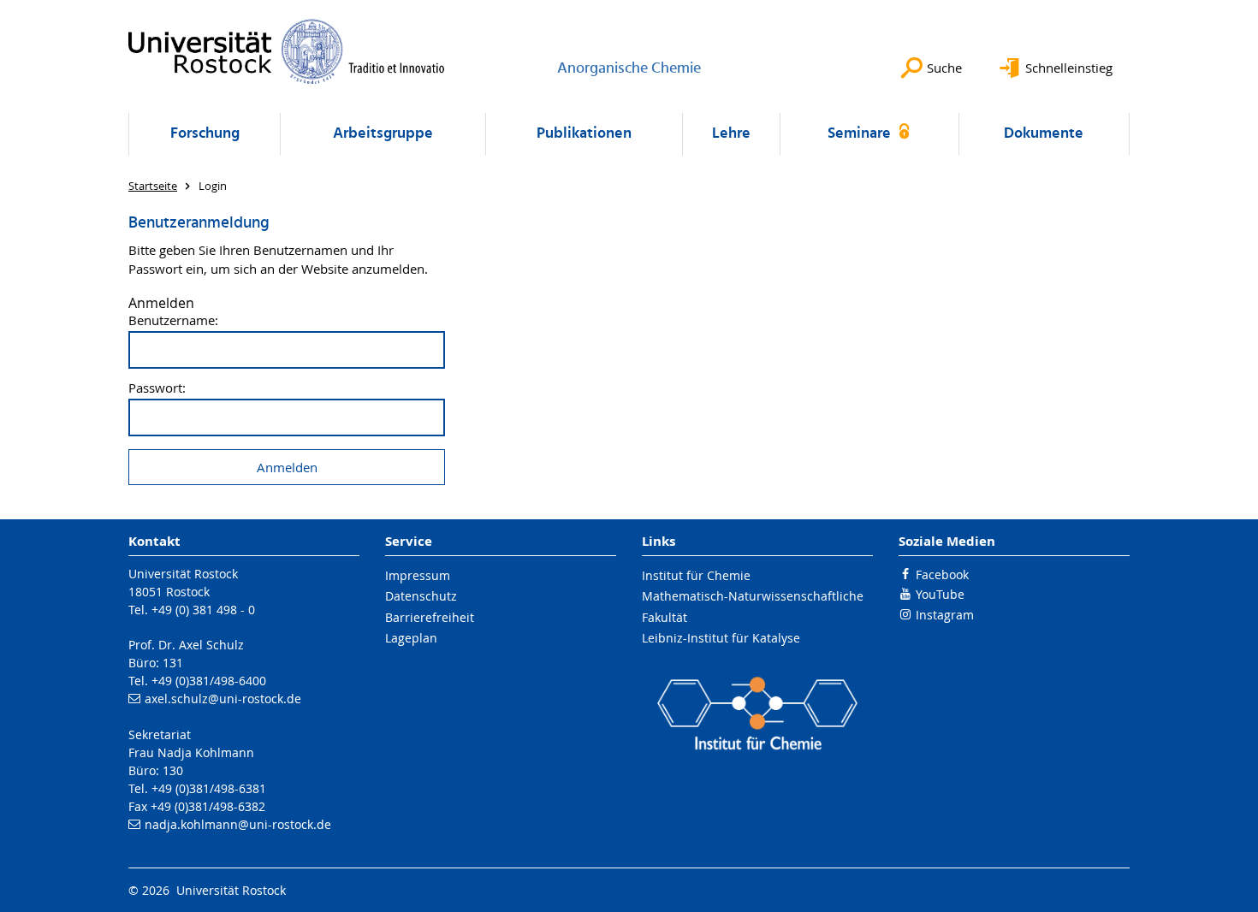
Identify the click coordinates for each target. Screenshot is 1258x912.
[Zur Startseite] (286, 51)
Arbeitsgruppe (383, 133)
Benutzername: (173, 320)
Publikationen (584, 133)
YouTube (940, 594)
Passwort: (157, 388)
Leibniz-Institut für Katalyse (721, 638)
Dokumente (1043, 133)
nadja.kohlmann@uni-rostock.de (238, 824)
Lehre (731, 133)
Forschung (205, 133)
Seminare (861, 133)
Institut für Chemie (696, 575)
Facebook (942, 574)
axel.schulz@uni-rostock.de (223, 698)
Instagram (945, 615)
